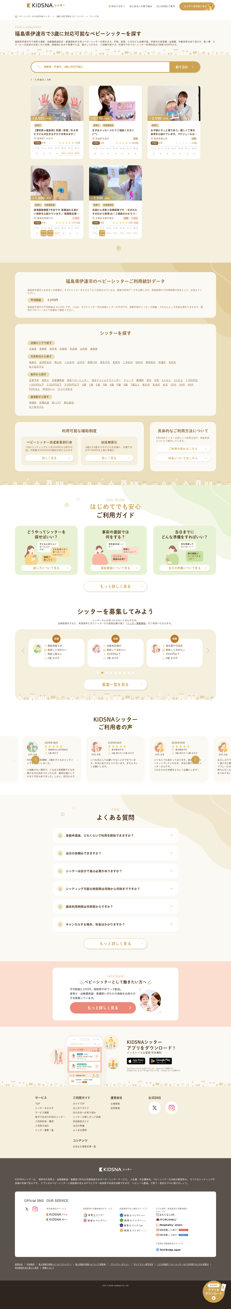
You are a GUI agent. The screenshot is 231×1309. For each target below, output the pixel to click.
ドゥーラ (129, 380)
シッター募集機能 (136, 623)
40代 (191, 384)
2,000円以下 (54, 384)
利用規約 (31, 1264)
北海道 (32, 349)
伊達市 (162, 362)
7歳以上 (135, 384)
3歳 (105, 384)
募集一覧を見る (115, 684)
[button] (98, 673)
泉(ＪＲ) (56, 402)
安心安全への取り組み (140, 6)
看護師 (140, 380)
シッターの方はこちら (195, 6)
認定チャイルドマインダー (106, 380)
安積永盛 (44, 402)
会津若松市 (45, 362)
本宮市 (172, 362)
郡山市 (58, 362)
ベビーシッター (92, 42)
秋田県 (73, 349)
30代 (182, 384)
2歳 (98, 384)
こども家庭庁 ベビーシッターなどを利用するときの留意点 (183, 1264)
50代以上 (34, 389)
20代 (173, 384)
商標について (48, 1268)
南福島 (32, 402)
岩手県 (53, 349)
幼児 (165, 384)
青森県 (43, 349)
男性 (148, 380)
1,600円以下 (36, 384)
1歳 (91, 384)
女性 (156, 380)
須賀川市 (92, 362)
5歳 (119, 384)
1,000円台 (192, 380)
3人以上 (178, 380)
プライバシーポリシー (120, 1264)
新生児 (146, 384)
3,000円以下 (71, 384)
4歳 (112, 384)
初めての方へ (118, 6)
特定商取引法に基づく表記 (26, 1268)
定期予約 (34, 380)
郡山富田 (69, 402)
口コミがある (65, 389)
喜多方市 (105, 362)
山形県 (83, 349)
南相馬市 (151, 362)
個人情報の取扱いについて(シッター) (54, 1264)
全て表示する (36, 367)
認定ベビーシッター (78, 380)
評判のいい (49, 389)
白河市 (81, 362)
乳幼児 (156, 384)
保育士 (45, 380)
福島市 (32, 362)
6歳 (126, 384)
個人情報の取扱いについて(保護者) (90, 1264)
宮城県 (63, 349)
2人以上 (166, 380)
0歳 (84, 384)
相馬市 (116, 362)
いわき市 (69, 362)
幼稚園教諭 (58, 380)
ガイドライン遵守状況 (143, 1264)
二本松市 (128, 362)
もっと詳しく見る (115, 943)
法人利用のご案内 (166, 6)
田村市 (139, 362)
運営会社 (19, 1264)
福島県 (94, 349)
